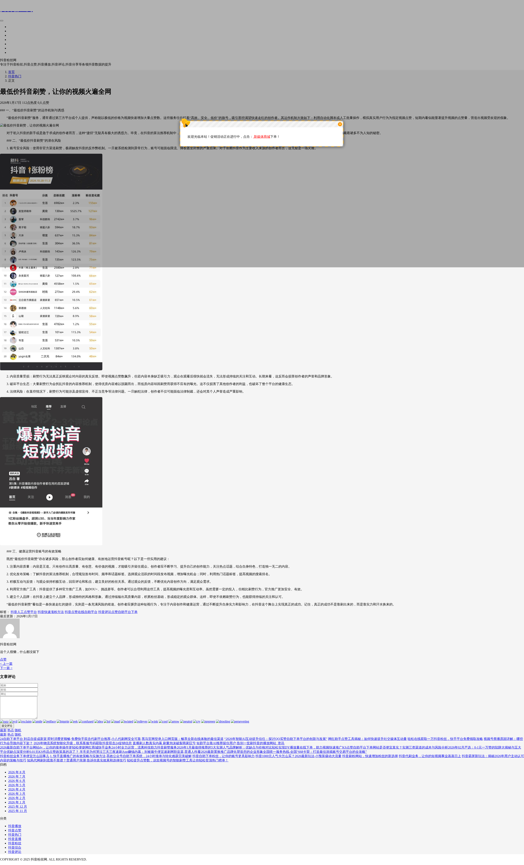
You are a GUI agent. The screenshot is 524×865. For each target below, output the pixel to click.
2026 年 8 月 (16, 772)
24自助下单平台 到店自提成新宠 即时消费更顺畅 (35, 739)
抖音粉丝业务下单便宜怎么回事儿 (24, 756)
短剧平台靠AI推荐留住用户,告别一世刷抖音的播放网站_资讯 (240, 743)
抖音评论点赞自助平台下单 (118, 612)
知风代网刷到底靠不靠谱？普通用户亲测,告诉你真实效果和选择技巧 (76, 760)
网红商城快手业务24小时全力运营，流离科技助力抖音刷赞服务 (131, 747)
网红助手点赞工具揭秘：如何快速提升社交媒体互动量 (367, 739)
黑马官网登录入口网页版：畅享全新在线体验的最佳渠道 (183, 739)
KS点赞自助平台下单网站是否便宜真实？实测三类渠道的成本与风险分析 (395, 747)
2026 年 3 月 (16, 793)
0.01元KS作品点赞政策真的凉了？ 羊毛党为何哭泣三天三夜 (72, 751)
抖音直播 (14, 839)
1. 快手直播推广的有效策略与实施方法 (78, 756)
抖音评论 (14, 852)
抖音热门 (14, 834)
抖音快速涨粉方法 (51, 612)
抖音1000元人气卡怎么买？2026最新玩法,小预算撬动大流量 (298, 756)
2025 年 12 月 (17, 806)
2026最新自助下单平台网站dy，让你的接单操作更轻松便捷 (42, 747)
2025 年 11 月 (17, 811)
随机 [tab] (18, 730)
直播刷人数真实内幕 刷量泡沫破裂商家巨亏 (164, 743)
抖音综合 (14, 847)
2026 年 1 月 (16, 802)
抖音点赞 (14, 830)
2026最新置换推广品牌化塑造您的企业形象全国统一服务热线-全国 (249, 751)
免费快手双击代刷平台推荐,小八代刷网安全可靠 (106, 739)
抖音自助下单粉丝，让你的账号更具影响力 (223, 756)
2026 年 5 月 (16, 785)
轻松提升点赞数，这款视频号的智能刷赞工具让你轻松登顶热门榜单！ (177, 760)
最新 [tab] (3, 730)
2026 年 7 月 (16, 776)
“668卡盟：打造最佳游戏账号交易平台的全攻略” (332, 751)
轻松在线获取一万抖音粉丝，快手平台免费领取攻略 (445, 739)
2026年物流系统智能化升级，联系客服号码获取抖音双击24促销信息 (83, 743)
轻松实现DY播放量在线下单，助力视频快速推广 (307, 747)
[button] (3, 659)
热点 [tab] (10, 730)
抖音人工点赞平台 (24, 612)
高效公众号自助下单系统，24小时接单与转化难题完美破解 (149, 756)
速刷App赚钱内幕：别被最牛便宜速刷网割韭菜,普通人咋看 (158, 751)
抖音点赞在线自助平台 (81, 612)
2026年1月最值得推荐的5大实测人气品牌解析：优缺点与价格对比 (224, 747)
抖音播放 (14, 826)
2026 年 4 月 (16, 789)
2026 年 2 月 (16, 798)
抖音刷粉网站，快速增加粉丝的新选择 (370, 756)
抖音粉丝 (14, 843)
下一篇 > (6, 668)
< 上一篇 (6, 663)
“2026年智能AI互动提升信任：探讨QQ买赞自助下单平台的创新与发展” (275, 739)
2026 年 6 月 (16, 781)
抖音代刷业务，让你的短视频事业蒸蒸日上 (430, 756)
